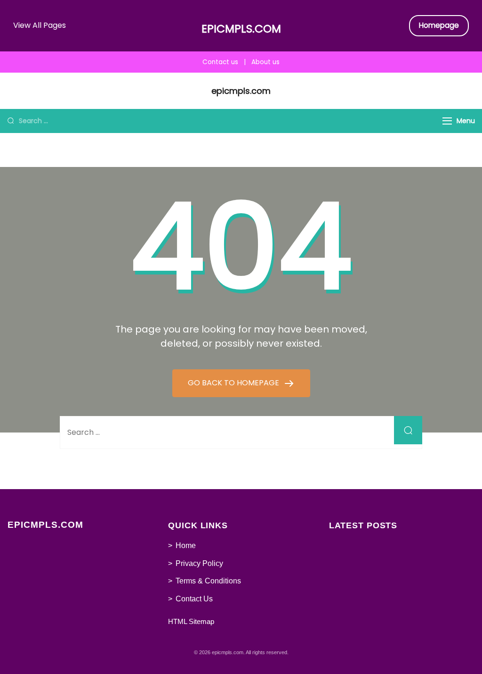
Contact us (220, 62)
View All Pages (39, 25)
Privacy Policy (199, 563)
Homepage (439, 25)
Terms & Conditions (208, 581)
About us (265, 62)
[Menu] (447, 121)
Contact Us (194, 599)
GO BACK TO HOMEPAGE (234, 382)
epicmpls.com (241, 28)
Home (186, 545)
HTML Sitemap (191, 621)
